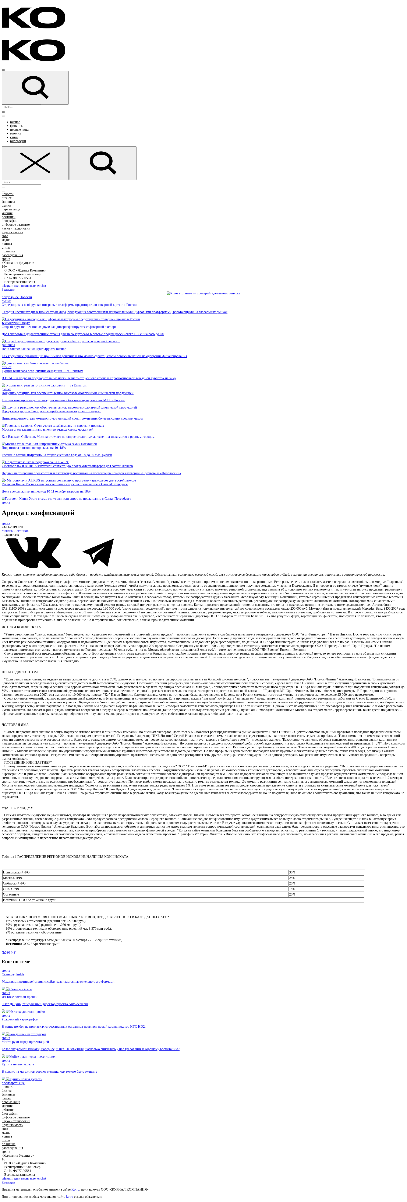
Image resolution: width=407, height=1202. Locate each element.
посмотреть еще (13, 1083)
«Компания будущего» (18, 262)
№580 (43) (9, 952)
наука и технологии (16, 228)
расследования (12, 255)
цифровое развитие (16, 224)
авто (5, 236)
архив (6, 259)
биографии (18, 141)
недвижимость (12, 232)
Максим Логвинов (15, 531)
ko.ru (69, 1196)
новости (8, 194)
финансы (16, 125)
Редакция (8, 289)
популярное (10, 297)
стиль (14, 137)
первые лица (19, 129)
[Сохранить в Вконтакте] (34, 567)
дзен (17, 285)
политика (8, 251)
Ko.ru (75, 1189)
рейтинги (8, 217)
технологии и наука (16, 323)
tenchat (41, 285)
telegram (7, 285)
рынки (6, 205)
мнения (15, 133)
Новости (26, 297)
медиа (6, 240)
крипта (7, 243)
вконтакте (28, 285)
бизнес (15, 122)
